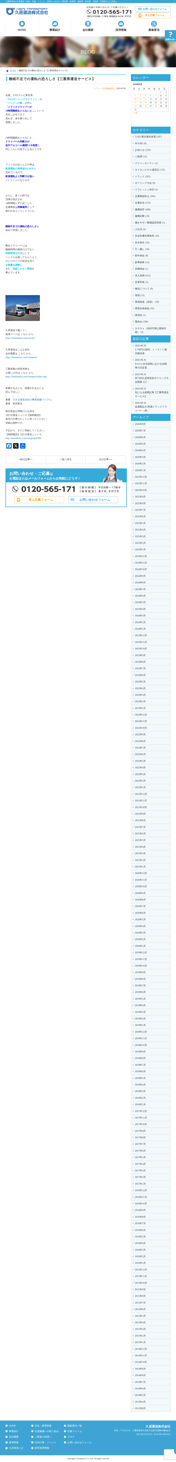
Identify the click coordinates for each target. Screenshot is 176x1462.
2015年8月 (140, 1296)
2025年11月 (141, 483)
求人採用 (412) (143, 275)
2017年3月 (140, 1170)
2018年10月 (141, 1045)
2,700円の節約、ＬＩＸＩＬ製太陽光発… (151, 349)
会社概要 (88, 29)
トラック (98, 88)
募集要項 (154, 29)
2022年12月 (141, 714)
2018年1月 (140, 1104)
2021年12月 (141, 794)
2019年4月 (140, 1005)
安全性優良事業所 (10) (147, 236)
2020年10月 (141, 886)
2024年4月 (140, 609)
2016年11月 (141, 1197)
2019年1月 (140, 1025)
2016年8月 (140, 1217)
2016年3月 (140, 1250)
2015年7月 (140, 1302)
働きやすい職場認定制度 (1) (150, 222)
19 (146, 102)
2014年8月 (140, 1375)
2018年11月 (141, 1038)
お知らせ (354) (143, 150)
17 (135, 102)
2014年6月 (140, 1388)
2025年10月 (141, 490)
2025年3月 (140, 536)
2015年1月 (140, 1342)
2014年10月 (141, 1362)
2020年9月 (140, 893)
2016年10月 (141, 1203)
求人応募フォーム (154, 15)
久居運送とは (16, 1448)
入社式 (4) (140, 229)
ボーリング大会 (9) (145, 183)
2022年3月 (140, 774)
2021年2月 (140, 860)
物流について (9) (144, 288)
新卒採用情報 (42, 1448)
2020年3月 (140, 932)
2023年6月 (140, 675)
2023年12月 (141, 635)
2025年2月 (140, 543)
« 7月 (135, 113)
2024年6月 (140, 596)
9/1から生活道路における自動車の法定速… (151, 364)
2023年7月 (140, 668)
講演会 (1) (140, 315)
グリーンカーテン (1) (146, 163)
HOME (22, 29)
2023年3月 (140, 695)
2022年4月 (140, 767)
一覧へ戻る (66, 459)
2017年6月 (140, 1151)
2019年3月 (140, 1012)
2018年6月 (140, 1071)
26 (146, 106)
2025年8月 (140, 503)
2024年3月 (140, 615)
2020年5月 (140, 919)
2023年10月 (141, 648)
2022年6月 (140, 754)
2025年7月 (140, 510)
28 (156, 106)
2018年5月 (140, 1078)
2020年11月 (141, 880)
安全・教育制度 (43, 1425)
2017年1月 (140, 1184)
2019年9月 (140, 972)
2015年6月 (140, 1309)
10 (135, 99)
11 (141, 99)
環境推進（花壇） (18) (147, 302)
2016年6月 (140, 1230)
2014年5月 (140, 1395)
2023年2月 (140, 701)
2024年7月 (140, 589)
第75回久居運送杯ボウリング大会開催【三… (152, 378)
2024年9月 (140, 576)
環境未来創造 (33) (144, 308)
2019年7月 (140, 985)
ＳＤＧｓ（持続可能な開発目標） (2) (150, 330)
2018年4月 (140, 1084)
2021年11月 (141, 800)
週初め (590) (141, 321)
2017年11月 (141, 1117)
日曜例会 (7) (141, 269)
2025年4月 (140, 529)
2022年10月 (141, 728)
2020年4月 (140, 926)
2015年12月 (141, 1269)
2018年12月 (141, 1032)
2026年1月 (140, 470)
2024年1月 (140, 629)
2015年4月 (140, 1322)
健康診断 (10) (142, 216)
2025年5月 (140, 523)
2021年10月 (141, 807)
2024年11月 (141, 563)
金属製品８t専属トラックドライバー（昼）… (151, 407)
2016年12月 (141, 1190)
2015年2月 (140, 1335)
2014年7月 (140, 1382)
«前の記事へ (25, 459)
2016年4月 (140, 1243)
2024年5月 (140, 602)
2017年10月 (141, 1124)
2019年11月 (141, 959)
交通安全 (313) (143, 203)
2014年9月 (140, 1369)
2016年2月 (140, 1256)
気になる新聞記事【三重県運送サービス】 (152, 392)
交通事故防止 (109, 88)
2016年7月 (140, 1223)
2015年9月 (140, 1289)
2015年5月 (140, 1316)
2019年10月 (141, 966)
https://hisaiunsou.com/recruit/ (20, 338)
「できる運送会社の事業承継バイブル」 (32, 399)
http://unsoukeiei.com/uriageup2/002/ (24, 438)
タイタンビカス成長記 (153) (150, 169)
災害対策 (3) (141, 282)
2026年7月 (140, 430)
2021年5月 (140, 840)
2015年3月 (140, 1329)
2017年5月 (140, 1157)
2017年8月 (140, 1137)
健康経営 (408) (143, 209)
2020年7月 (140, 906)
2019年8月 (140, 979)
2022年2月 (140, 781)
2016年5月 (140, 1236)
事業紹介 (55, 29)
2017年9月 (140, 1131)
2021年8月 (140, 820)
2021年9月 (140, 814)
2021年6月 (140, 833)
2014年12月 (141, 1349)
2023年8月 (140, 662)
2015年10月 (141, 1283)
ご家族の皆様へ (43, 1436)
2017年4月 (140, 1164)
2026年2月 (140, 463)
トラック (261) (143, 176)
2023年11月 (141, 642)
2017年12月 (141, 1111)
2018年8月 (140, 1058)
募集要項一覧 (74, 1425)
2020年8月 (140, 899)
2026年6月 (140, 437)
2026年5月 (140, 444)
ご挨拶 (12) (141, 156)
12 (146, 99)
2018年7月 (140, 1065)
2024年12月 (141, 556)
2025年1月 (140, 549)
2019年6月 (140, 992)
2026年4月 (140, 450)
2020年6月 (140, 913)
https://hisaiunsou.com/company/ (21, 357)
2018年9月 (140, 1051)
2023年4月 (140, 688)
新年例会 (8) (141, 255)
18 (141, 102)
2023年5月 (140, 681)
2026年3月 (140, 457)
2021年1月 (140, 866)
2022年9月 (140, 734)
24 (135, 106)
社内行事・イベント (45, 1442)
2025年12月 (141, 477)
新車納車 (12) (142, 262)
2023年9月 (140, 655)
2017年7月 (140, 1144)
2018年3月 (140, 1091)
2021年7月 (140, 827)
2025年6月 (140, 516)
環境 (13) (140, 295)
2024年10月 (141, 569)
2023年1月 (140, 708)
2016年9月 (140, 1210)
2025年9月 (140, 496)
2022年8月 (140, 741)
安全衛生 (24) (142, 242)
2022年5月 (140, 761)
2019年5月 (140, 999)
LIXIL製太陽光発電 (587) (148, 136)
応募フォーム (74, 1431)
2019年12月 (141, 952)
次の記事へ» (105, 459)
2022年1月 (140, 787)
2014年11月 (141, 1355)
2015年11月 (141, 1276)
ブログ (71, 1436)
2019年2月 (140, 1018)
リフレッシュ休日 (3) (146, 189)
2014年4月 (140, 1402)
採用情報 (121, 29)
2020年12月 (141, 873)
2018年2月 (140, 1098)
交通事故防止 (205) (145, 196)
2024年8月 (140, 582)
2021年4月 (140, 847)
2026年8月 (140, 424)
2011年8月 (140, 1408)
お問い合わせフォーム (155, 9)
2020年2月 (140, 939)
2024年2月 (140, 622)
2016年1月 (140, 1263)
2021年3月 (140, 853)
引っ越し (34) (142, 249)
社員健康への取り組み (47, 1431)
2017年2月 (140, 1177)
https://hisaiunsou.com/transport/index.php (26, 376)
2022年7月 (140, 747)
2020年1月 (140, 946)
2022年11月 (141, 721)
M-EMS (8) (140, 143)
